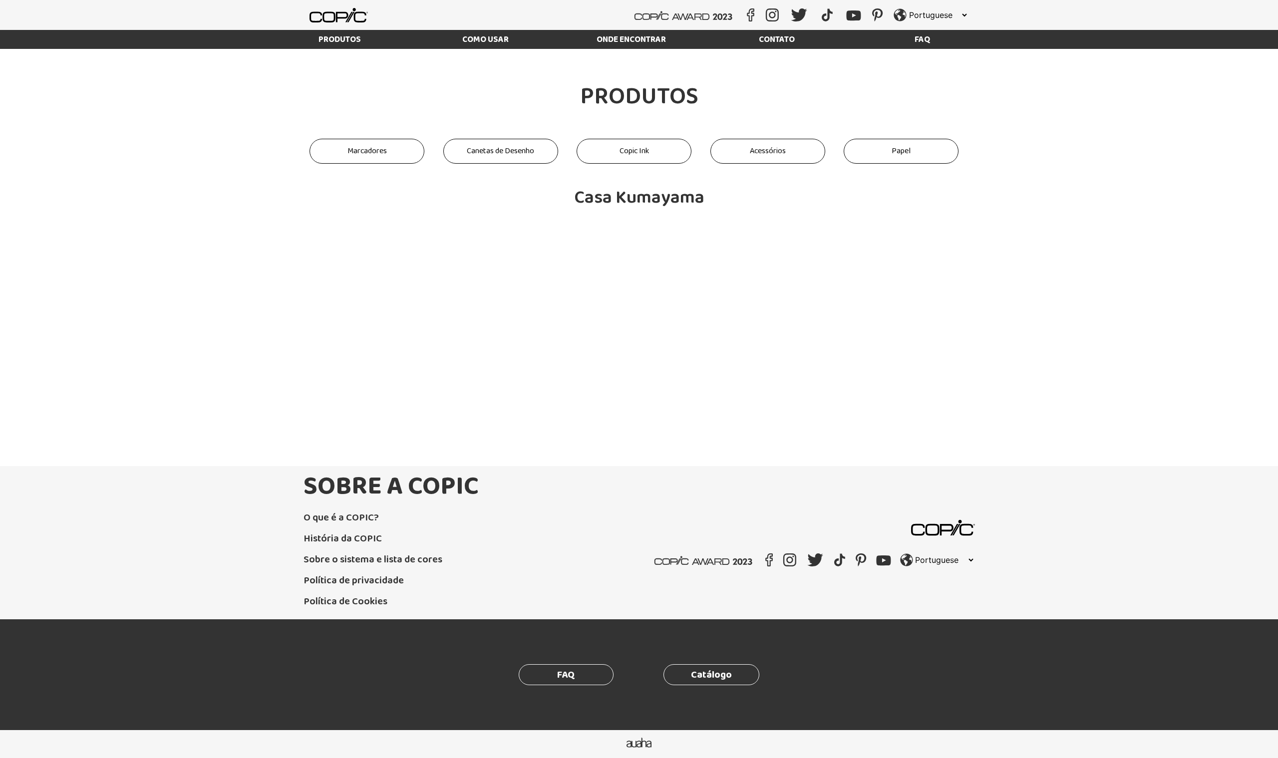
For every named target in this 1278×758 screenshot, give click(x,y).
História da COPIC (343, 538)
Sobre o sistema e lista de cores (373, 559)
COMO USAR (485, 39)
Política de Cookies (345, 601)
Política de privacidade (354, 580)
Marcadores (367, 151)
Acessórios (768, 151)
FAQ (923, 39)
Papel (901, 151)
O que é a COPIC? (341, 517)
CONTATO (777, 39)
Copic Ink (634, 151)
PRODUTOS (340, 39)
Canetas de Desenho (500, 151)
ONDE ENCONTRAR (631, 39)
